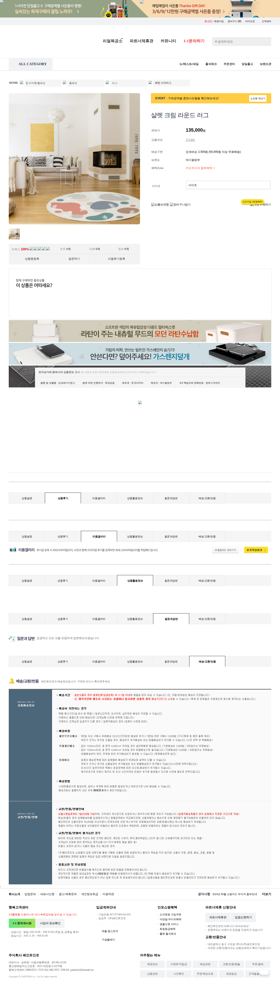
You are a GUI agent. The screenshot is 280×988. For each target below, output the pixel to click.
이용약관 (108, 894)
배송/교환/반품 (207, 498)
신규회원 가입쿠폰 (170, 914)
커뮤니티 (168, 41)
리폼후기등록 (116, 258)
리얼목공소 (112, 41)
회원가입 (219, 21)
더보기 (266, 894)
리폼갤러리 (98, 498)
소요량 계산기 (257, 98)
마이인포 (250, 21)
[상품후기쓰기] (254, 552)
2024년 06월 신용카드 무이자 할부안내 (234, 894)
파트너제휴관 (141, 41)
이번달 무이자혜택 (170, 919)
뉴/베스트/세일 (189, 64)
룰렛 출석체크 (168, 933)
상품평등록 (32, 258)
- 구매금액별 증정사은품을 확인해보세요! (192, 98)
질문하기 (74, 258)
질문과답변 (171, 498)
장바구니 (234, 21)
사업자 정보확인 (50, 923)
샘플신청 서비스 (169, 924)
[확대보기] (74, 223)
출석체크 (211, 64)
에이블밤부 (193, 160)
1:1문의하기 (194, 41)
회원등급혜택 (167, 928)
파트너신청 (47, 894)
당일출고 (247, 64)
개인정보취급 (89, 894)
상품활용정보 (135, 498)
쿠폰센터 (229, 64)
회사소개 (14, 894)
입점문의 (30, 894)
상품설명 (27, 498)
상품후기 (63, 498)
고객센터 (266, 21)
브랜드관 (265, 64)
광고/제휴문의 (68, 894)
